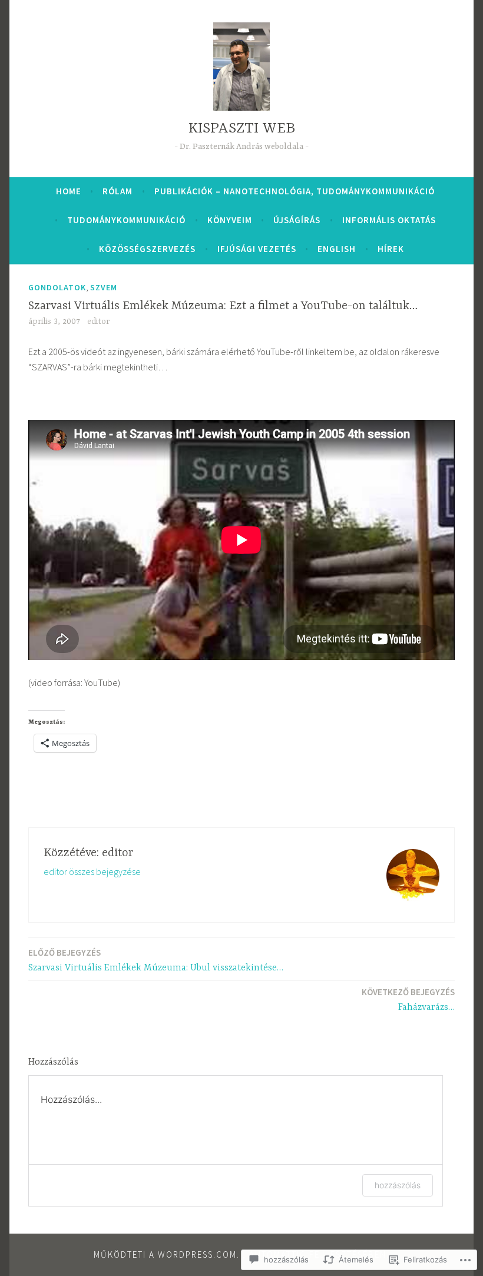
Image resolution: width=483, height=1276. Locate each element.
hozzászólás (398, 1185)
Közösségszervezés (147, 248)
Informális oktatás (389, 220)
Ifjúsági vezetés (256, 248)
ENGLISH (336, 248)
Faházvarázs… (408, 999)
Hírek (391, 248)
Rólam (117, 191)
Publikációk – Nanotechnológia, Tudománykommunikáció (294, 191)
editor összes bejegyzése (92, 871)
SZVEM (103, 287)
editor (98, 321)
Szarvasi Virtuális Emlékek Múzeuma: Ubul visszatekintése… (155, 960)
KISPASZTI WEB (241, 128)
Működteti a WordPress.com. (167, 1254)
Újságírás (296, 220)
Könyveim (229, 220)
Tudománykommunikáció (126, 220)
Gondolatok (57, 287)
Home (68, 191)
